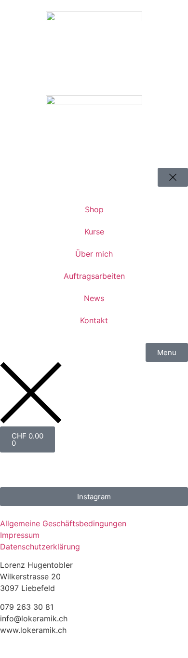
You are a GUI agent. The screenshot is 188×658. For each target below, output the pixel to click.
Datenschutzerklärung (40, 546)
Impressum (20, 535)
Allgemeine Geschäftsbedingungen (63, 523)
